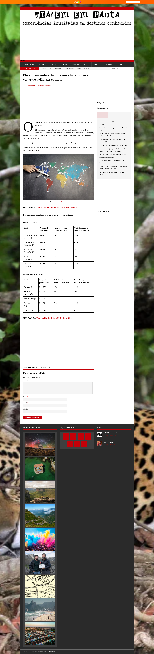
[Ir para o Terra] (77, 2)
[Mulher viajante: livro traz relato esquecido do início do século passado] (40, 586)
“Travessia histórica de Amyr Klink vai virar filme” (54, 318)
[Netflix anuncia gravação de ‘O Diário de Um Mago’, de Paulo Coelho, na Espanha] (40, 562)
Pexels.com (64, 201)
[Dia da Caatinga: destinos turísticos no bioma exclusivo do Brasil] (40, 492)
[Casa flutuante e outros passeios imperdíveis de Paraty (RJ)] (40, 468)
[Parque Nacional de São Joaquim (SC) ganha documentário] (40, 515)
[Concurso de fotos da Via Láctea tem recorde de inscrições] (40, 444)
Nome (25, 397)
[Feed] (132, 8)
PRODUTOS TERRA (132, 2)
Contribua (107, 64)
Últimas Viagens (47, 85)
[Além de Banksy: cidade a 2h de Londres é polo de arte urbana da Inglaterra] (40, 633)
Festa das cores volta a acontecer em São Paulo (113, 145)
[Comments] (125, 115)
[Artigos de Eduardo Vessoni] (99, 445)
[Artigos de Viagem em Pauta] (99, 435)
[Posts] (102, 115)
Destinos (42, 64)
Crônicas (75, 64)
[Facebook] (110, 8)
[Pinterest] (124, 8)
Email (25, 403)
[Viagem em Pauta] (77, 25)
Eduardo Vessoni (110, 442)
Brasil (40, 85)
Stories (86, 64)
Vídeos (54, 64)
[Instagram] (117, 8)
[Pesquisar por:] (120, 68)
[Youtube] (121, 8)
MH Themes (52, 651)
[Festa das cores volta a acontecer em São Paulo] (40, 539)
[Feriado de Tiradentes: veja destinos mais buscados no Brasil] (40, 609)
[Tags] (114, 115)
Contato (119, 64)
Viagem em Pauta (30, 85)
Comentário (26, 381)
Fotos (64, 64)
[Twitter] (113, 8)
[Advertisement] (77, 43)
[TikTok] (128, 8)
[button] (22, 61)
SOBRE (96, 64)
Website (25, 409)
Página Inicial (28, 64)
